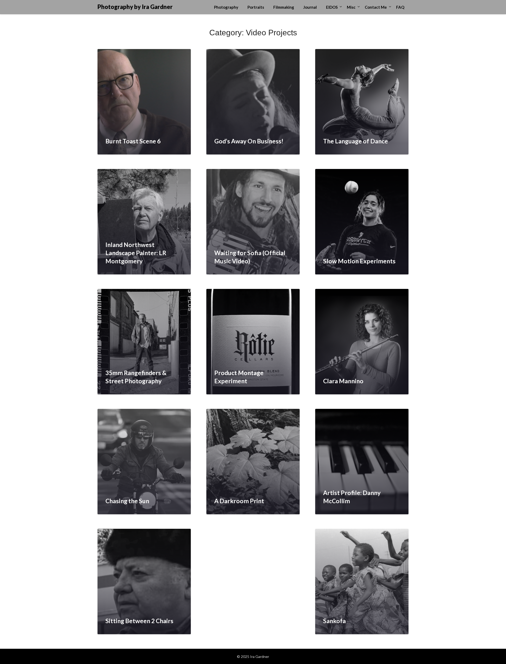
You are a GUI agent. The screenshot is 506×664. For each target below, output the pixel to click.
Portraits (255, 7)
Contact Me (376, 7)
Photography (226, 7)
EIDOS (332, 7)
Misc (351, 7)
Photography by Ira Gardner (135, 6)
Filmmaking (283, 7)
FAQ (400, 7)
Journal (310, 7)
